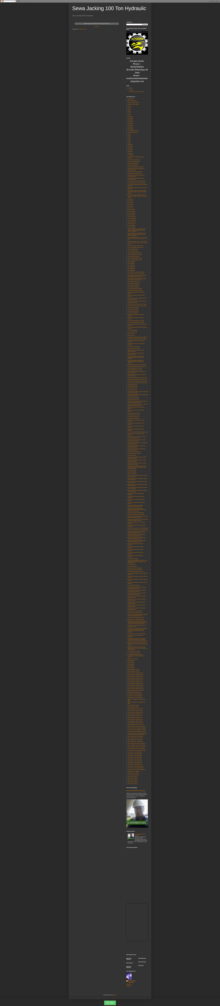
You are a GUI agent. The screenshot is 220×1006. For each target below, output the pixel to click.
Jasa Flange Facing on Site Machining (136, 181)
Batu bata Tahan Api (132, 100)
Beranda (97, 26)
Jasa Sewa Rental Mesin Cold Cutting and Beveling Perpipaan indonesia (137, 517)
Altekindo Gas (131, 99)
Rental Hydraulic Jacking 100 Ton (135, 673)
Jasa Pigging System (132, 384)
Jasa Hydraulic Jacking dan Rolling (136, 272)
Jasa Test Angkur (132, 564)
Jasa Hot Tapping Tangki (133, 256)
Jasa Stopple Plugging (133, 558)
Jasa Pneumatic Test (132, 388)
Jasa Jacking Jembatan (133, 307)
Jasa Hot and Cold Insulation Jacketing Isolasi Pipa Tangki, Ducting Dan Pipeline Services (137, 192)
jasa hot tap (130, 199)
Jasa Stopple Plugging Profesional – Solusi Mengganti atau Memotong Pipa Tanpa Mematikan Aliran (138, 561)
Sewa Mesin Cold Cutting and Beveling (137, 750)
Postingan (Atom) (82, 29)
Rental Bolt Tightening (133, 659)
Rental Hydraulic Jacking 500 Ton (135, 683)
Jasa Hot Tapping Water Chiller (135, 258)
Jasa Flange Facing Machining (135, 171)
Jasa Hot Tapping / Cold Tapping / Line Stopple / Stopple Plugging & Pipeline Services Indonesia (137, 230)
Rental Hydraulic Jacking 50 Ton (135, 680)
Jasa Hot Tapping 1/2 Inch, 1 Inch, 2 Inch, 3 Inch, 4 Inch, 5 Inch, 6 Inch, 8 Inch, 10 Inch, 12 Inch (138, 243)
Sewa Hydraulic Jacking (133, 705)
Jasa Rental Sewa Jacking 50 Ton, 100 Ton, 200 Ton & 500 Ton (137, 437)
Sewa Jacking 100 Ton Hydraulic (109, 8)
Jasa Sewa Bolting (132, 472)
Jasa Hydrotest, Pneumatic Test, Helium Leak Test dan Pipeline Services (137, 276)
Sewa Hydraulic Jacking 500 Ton (135, 719)
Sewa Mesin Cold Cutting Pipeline (136, 766)
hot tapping (130, 116)
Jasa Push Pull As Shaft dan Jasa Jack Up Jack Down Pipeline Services (137, 402)
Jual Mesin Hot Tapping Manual (135, 611)
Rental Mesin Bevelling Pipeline (135, 694)
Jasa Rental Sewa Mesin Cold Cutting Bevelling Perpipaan (136, 446)
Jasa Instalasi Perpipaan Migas (135, 288)
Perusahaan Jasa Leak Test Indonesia (136, 633)
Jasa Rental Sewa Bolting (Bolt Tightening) (138, 432)
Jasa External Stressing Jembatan (136, 167)
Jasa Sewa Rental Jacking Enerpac (136, 512)
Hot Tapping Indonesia (133, 130)
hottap (129, 134)
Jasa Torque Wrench (132, 566)
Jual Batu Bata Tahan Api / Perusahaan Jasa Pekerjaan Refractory (137, 587)
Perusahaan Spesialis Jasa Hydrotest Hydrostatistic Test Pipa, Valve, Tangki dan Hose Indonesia (137, 648)
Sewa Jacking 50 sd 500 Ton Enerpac (136, 743)
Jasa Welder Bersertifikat (133, 585)
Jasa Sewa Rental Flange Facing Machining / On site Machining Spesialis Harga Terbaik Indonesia (137, 510)
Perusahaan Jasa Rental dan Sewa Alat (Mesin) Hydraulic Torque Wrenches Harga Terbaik (138, 644)
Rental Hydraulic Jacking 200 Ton (135, 676)
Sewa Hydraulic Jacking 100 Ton (135, 708)
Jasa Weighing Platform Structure (135, 571)
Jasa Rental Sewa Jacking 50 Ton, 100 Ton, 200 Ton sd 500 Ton (137, 440)
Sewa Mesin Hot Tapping (133, 771)
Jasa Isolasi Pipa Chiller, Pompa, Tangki (137, 304)
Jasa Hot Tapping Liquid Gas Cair (135, 245)
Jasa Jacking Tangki (132, 330)
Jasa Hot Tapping (132, 216)
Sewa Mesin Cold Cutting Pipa (135, 752)
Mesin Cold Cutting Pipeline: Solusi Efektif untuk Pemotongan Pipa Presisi (137, 615)
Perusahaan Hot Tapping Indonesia (136, 617)
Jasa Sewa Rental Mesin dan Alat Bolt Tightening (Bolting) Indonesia (136, 532)
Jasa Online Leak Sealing (134, 346)
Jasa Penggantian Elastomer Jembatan (137, 364)
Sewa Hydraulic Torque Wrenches (136, 722)
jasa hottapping (131, 261)
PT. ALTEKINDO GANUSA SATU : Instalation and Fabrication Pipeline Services (136, 656)
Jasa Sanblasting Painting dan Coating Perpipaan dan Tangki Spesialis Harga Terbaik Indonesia (137, 467)
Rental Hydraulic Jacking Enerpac (136, 687)
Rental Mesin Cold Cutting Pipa (135, 695)
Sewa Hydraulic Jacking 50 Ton (135, 715)
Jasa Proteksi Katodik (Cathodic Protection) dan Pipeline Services (138, 392)
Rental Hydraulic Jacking (133, 669)
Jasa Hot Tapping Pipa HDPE (134, 252)
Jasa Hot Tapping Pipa (133, 249)
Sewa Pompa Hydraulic (133, 775)
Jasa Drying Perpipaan (133, 163)
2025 (129, 88)
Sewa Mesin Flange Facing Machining (136, 769)
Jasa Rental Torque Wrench (134, 451)
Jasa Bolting (130, 155)
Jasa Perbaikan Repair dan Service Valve (137, 377)
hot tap (129, 106)
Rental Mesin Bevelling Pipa (134, 692)
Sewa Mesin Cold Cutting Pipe (135, 762)
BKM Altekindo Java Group (131, 981)
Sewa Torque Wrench (133, 776)
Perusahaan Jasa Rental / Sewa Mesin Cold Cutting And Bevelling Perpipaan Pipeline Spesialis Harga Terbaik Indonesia (138, 640)
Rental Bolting (131, 660)
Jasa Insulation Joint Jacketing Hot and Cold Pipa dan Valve (137, 299)
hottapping (130, 144)
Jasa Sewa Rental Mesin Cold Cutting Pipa (138, 528)
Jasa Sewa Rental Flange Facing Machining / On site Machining (135, 506)
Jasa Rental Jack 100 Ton (134, 413)
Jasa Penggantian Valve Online (135, 368)
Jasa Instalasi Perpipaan (133, 285)
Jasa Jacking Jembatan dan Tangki (136, 320)
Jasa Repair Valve (132, 455)
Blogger (114, 995)
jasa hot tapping (131, 209)
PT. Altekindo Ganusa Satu (134, 651)
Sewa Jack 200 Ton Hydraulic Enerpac (137, 726)
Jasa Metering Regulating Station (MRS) (137, 337)
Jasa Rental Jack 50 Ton (133, 416)
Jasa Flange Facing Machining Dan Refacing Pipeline (136, 176)
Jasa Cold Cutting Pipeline (134, 159)
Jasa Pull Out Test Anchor (133, 397)
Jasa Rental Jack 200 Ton (134, 414)
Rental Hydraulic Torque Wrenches (136, 688)
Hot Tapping (130, 127)
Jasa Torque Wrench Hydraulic (135, 568)
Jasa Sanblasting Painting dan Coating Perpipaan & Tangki (137, 457)
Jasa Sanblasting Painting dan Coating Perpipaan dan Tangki (137, 463)
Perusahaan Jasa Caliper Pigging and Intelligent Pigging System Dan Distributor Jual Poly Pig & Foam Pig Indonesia (137, 622)
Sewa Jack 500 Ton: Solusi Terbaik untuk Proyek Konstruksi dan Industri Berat (137, 734)
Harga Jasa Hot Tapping (133, 102)
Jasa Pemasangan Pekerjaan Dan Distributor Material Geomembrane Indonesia (136, 357)
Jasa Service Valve (132, 470)
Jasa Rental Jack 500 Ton (134, 418)
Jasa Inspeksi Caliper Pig (133, 281)
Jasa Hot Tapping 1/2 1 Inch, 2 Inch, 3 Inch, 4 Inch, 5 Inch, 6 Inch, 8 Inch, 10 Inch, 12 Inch (138, 238)
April (130, 90)
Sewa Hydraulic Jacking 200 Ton (135, 712)
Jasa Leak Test (131, 333)
